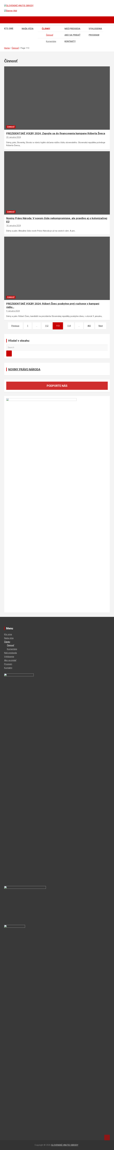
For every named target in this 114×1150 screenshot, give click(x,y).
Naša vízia (28, 28)
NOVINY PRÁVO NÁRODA (24, 369)
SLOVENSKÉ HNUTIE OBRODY (64, 1145)
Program (94, 35)
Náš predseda (72, 28)
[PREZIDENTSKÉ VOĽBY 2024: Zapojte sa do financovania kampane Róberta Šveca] (57, 98)
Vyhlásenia (95, 28)
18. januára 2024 (13, 225)
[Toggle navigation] (7, 19)
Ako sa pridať (72, 35)
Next (101, 326)
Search (9, 353)
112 (46, 326)
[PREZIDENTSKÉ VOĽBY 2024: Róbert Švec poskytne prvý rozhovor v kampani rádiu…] (57, 268)
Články (46, 28)
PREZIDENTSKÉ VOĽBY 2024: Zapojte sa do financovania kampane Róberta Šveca (55, 133)
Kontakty (70, 41)
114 (69, 326)
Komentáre (51, 41)
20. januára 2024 (13, 137)
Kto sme (8, 28)
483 (89, 326)
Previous (15, 326)
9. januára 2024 (13, 311)
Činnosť (49, 35)
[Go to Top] (107, 1137)
